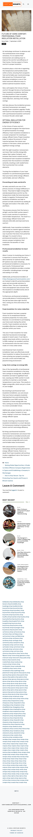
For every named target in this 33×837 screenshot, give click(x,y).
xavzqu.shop (24, 756)
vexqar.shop (16, 739)
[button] (23, 4)
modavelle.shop (19, 666)
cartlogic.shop (17, 640)
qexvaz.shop (16, 679)
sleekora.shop (17, 726)
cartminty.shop (8, 642)
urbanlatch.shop (18, 733)
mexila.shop (18, 662)
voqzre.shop (24, 746)
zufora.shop (7, 780)
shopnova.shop (8, 718)
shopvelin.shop (19, 720)
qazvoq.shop (7, 675)
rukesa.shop (7, 701)
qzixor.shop (23, 692)
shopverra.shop (18, 722)
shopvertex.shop (8, 724)
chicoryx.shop (7, 653)
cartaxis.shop (7, 634)
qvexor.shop (7, 688)
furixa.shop (15, 655)
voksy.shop (6, 744)
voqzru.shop (7, 748)
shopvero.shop (7, 722)
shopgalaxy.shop (18, 707)
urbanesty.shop (8, 733)
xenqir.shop (6, 759)
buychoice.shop (8, 610)
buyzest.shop (17, 630)
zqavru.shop (7, 776)
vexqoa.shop (7, 741)
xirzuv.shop (6, 765)
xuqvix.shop (15, 767)
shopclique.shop (8, 705)
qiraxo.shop (6, 681)
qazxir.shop (24, 675)
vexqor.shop (15, 741)
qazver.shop (18, 673)
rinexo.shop (24, 698)
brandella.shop (16, 604)
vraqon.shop (15, 750)
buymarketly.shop (9, 619)
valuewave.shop (8, 735)
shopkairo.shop (8, 711)
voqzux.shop (24, 748)
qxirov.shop (14, 690)
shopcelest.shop (19, 703)
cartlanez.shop (18, 638)
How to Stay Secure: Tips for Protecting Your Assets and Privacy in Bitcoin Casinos (15, 478)
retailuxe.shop (7, 698)
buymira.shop (19, 619)
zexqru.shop (15, 774)
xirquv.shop (6, 761)
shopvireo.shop (19, 724)
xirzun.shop (22, 763)
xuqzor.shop (7, 769)
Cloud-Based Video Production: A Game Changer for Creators (23, 583)
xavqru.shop (15, 754)
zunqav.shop (24, 780)
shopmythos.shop (20, 713)
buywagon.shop (18, 627)
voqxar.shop (14, 744)
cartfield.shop (19, 636)
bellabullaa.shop (18, 602)
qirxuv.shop (6, 683)
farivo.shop (24, 653)
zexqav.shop (15, 771)
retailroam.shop (18, 696)
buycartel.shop (8, 608)
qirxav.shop (14, 681)
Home (4, 44)
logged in (14, 490)
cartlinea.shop (7, 640)
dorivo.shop (16, 653)
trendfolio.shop (8, 731)
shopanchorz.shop (17, 701)
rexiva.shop (16, 698)
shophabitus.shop (19, 709)
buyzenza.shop (8, 630)
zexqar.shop (7, 771)
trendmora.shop (18, 731)
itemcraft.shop (18, 658)
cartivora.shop (7, 638)
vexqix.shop (24, 739)
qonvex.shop (23, 685)
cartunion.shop (18, 649)
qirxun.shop (22, 681)
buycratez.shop (18, 615)
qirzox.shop (22, 683)
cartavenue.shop (19, 632)
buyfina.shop (7, 617)
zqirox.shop (15, 776)
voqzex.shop (15, 746)
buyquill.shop (7, 623)
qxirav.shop (6, 690)
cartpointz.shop (18, 642)
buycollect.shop (18, 610)
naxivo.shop (17, 668)
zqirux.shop (23, 776)
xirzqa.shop (14, 763)
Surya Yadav (5, 41)
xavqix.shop (6, 754)
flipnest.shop (7, 655)
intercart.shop (7, 658)
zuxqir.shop (15, 782)
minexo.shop (16, 664)
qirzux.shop (6, 685)
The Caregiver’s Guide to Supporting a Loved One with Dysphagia (23, 540)
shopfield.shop (7, 707)
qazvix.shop (26, 673)
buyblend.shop (18, 606)
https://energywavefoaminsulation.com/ (16, 279)
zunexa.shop (15, 780)
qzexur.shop (7, 692)
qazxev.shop (15, 675)
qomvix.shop (15, 685)
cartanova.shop (8, 632)
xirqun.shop (22, 759)
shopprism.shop (8, 720)
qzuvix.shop (15, 694)
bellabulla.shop (8, 602)
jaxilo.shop (26, 658)
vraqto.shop (24, 750)
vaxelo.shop (18, 735)
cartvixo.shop (18, 651)
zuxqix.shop (23, 782)
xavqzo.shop (7, 756)
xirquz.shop (22, 761)
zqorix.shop (14, 778)
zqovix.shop (23, 778)
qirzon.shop (14, 683)
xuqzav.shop (24, 767)
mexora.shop (7, 664)
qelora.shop (23, 677)
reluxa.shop (23, 694)
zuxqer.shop (7, 782)
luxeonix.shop (15, 660)
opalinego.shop (19, 670)
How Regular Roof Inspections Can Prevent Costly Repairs (23, 569)
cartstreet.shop (19, 647)
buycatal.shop (18, 608)
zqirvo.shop (6, 778)
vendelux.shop (18, 737)
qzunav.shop (7, 694)
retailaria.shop (7, 696)
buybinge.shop (7, 606)
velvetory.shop (7, 737)
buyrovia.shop (16, 623)
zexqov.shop (7, 774)
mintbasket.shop (8, 666)
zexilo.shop (23, 769)
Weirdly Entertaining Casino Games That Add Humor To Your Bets (23, 526)
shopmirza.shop (8, 713)
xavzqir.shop (15, 756)
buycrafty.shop (20, 612)
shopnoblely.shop (19, 716)
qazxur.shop (7, 677)
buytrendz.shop (8, 627)
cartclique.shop (17, 634)
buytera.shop (17, 625)
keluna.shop (7, 660)
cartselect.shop (8, 647)
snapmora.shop (8, 728)
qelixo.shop (15, 677)
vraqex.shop (7, 750)
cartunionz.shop (8, 651)
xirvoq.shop (6, 763)
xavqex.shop (25, 752)
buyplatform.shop (18, 621)
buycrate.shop (7, 615)
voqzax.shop (7, 746)
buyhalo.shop (15, 617)
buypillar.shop (7, 621)
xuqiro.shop (23, 765)
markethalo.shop (8, 662)
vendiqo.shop (7, 739)
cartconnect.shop (9, 636)
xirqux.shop (14, 761)
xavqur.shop (23, 754)
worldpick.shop (16, 752)
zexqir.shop (23, 771)
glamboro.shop (25, 655)
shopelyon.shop (19, 705)
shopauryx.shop (8, 703)
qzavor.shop (22, 690)
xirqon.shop (14, 759)
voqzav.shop (23, 744)
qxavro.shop (23, 688)
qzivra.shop (15, 692)
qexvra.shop (24, 679)
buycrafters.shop (8, 612)
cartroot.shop (18, 645)
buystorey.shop (8, 625)
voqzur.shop (15, 748)
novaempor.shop (8, 670)
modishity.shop (8, 668)
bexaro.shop (7, 604)
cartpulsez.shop (8, 645)
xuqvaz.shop (7, 767)
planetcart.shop (8, 673)
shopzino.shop (7, 726)
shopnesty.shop (8, 716)
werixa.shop (7, 752)
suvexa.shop (17, 728)
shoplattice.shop (19, 711)
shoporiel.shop (18, 718)
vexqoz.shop (24, 741)
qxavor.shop (15, 688)
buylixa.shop (25, 617)
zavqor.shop (15, 769)
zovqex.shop (24, 774)
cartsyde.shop (7, 649)
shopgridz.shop (8, 709)
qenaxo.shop (7, 679)
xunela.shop (14, 765)
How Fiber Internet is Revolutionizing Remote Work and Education (23, 555)
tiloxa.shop (26, 728)
